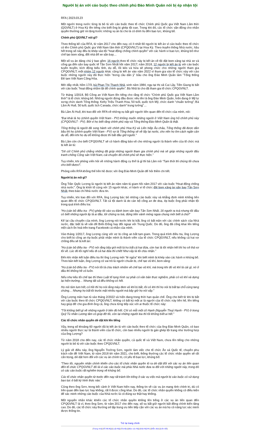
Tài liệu (124, 429)
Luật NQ (116, 429)
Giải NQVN (144, 429)
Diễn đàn (155, 429)
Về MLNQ (107, 429)
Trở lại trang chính (130, 423)
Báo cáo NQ (134, 429)
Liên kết (163, 429)
